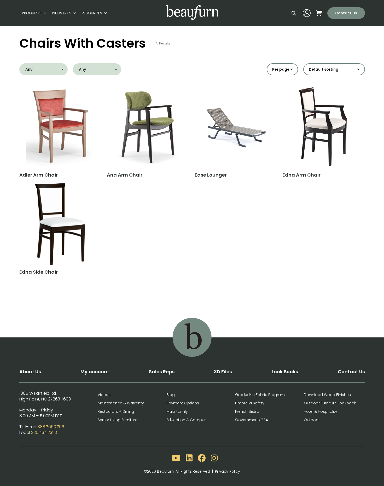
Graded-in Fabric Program (260, 394)
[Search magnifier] (294, 13)
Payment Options (182, 403)
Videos (104, 394)
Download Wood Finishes (327, 394)
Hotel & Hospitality (320, 411)
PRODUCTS (32, 13)
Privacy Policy (227, 471)
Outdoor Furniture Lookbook (330, 403)
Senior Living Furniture (117, 419)
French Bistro (247, 411)
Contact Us (346, 13)
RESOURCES (92, 13)
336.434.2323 (44, 433)
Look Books (285, 371)
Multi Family (177, 411)
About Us (30, 371)
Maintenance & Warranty (121, 403)
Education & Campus (186, 419)
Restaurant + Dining (116, 411)
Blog (170, 394)
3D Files (223, 371)
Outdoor (312, 419)
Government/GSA (251, 419)
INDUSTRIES (61, 13)
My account (94, 371)
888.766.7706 (50, 427)
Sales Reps (161, 371)
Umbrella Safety (249, 403)
